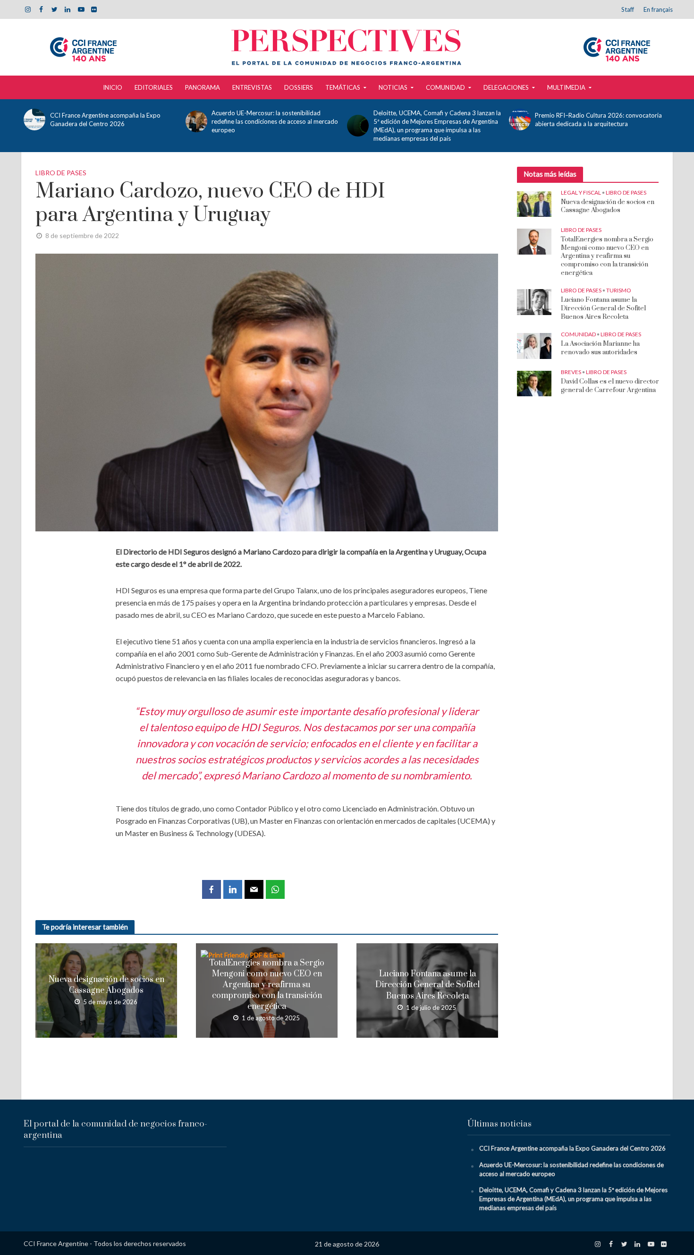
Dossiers (298, 87)
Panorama (202, 87)
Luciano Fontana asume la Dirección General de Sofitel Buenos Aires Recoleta (427, 985)
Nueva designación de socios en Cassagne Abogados (106, 985)
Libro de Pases (60, 173)
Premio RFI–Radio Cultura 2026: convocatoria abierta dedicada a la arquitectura (598, 119)
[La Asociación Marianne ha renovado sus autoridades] (534, 345)
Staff (627, 9)
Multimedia (566, 87)
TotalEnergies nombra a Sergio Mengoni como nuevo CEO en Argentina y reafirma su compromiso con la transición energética (266, 985)
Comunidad (445, 87)
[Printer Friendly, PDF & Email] (244, 954)
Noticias (393, 87)
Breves (571, 372)
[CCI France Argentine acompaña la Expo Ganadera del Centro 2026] (34, 119)
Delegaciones (506, 87)
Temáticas (342, 87)
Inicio (112, 87)
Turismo (618, 290)
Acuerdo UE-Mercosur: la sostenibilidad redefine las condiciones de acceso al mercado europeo (275, 121)
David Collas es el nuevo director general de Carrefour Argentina (610, 386)
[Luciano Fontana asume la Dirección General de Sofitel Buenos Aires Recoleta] (534, 301)
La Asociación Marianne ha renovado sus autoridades (600, 348)
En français (658, 9)
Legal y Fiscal (581, 192)
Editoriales (154, 87)
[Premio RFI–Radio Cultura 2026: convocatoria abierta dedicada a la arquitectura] (520, 119)
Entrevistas (252, 87)
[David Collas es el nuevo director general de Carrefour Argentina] (534, 383)
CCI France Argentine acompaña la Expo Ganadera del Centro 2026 (105, 119)
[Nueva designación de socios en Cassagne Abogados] (534, 203)
